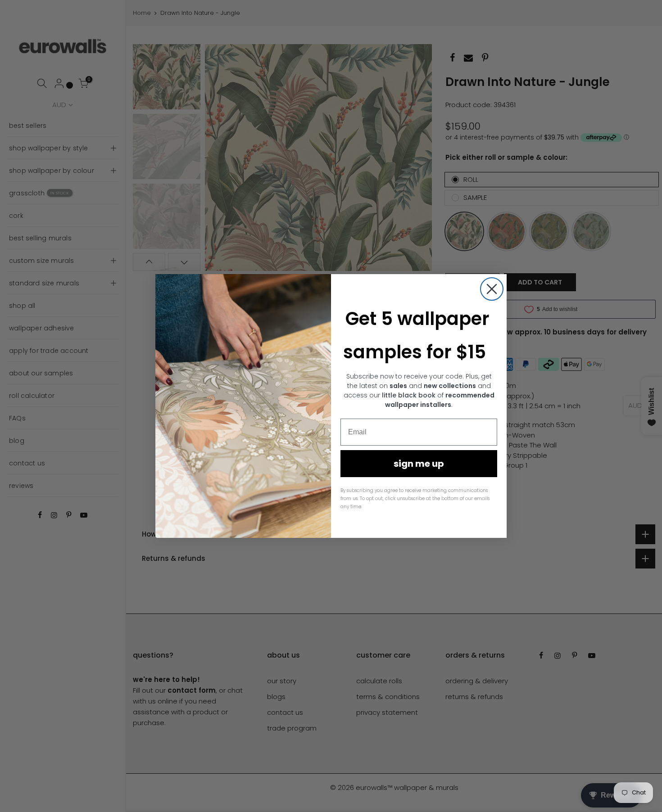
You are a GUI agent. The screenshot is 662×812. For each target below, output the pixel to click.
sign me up (419, 463)
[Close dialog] (492, 289)
